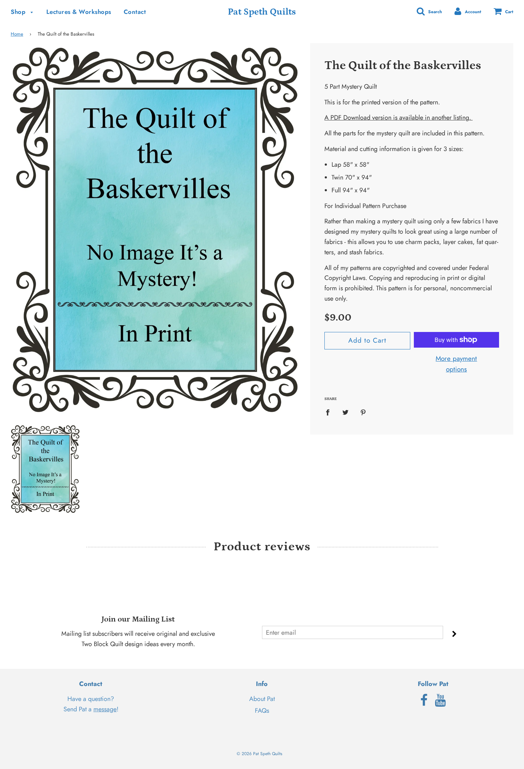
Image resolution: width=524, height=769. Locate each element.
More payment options (456, 364)
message (105, 709)
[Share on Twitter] (345, 412)
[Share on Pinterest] (363, 412)
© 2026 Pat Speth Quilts (259, 753)
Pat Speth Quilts (262, 12)
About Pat (262, 698)
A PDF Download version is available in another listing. (398, 117)
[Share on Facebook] (330, 412)
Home (17, 34)
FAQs (262, 710)
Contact (135, 11)
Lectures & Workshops (78, 11)
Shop (19, 11)
